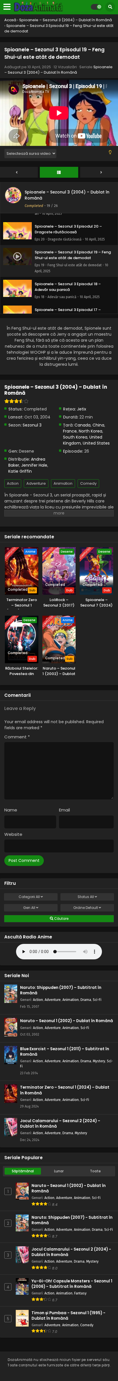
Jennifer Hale (34, 465)
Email (64, 810)
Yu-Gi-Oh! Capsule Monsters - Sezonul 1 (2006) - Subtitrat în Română (72, 1283)
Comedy (88, 483)
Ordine (85, 907)
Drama (85, 999)
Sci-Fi (97, 999)
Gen (29, 907)
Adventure (36, 483)
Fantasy (80, 1293)
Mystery (99, 1061)
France (70, 431)
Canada (82, 425)
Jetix (81, 409)
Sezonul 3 (32, 425)
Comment (17, 737)
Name (10, 810)
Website (13, 834)
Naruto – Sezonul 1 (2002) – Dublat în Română (66, 1021)
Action (13, 483)
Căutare (60, 918)
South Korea (75, 437)
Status (86, 896)
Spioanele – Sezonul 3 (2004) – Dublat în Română (58, 69)
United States (96, 443)
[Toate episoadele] (59, 172)
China (98, 425)
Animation (63, 483)
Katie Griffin (20, 471)
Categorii (29, 896)
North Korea (90, 431)
